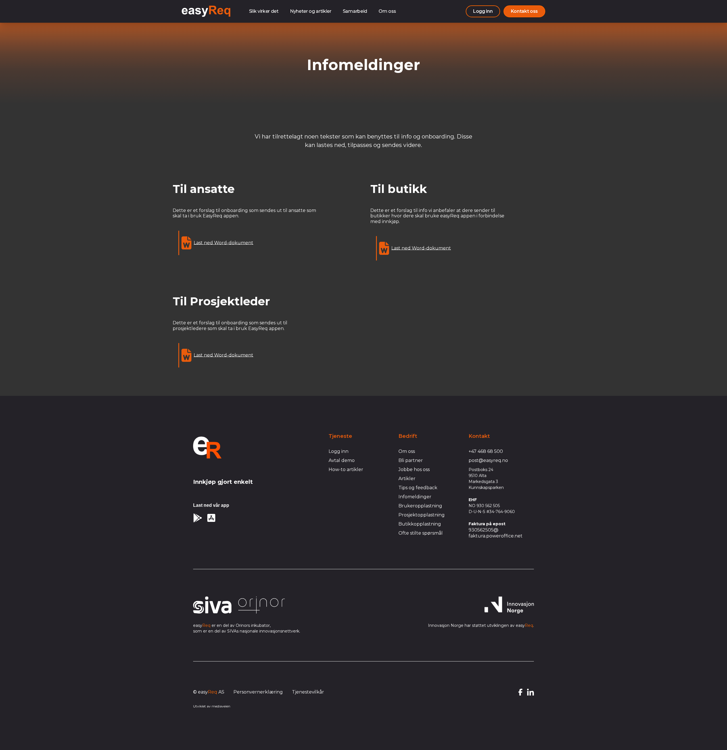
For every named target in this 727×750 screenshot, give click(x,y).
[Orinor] (261, 605)
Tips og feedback (417, 487)
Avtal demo (342, 460)
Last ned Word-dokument (223, 242)
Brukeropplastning (420, 506)
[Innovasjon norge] (509, 605)
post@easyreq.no (488, 460)
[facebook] (520, 692)
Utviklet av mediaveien (211, 706)
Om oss (387, 11)
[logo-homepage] (207, 447)
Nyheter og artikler (310, 11)
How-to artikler (346, 469)
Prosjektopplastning (421, 515)
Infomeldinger (414, 496)
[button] (524, 11)
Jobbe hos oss (414, 469)
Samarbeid (355, 11)
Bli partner (410, 460)
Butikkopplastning (419, 524)
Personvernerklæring (258, 692)
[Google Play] (197, 517)
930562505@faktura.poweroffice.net (496, 533)
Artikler (406, 478)
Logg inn (338, 451)
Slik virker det (264, 11)
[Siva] (212, 605)
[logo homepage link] (206, 11)
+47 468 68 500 (486, 451)
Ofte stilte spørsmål (420, 533)
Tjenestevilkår (308, 692)
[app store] (211, 517)
